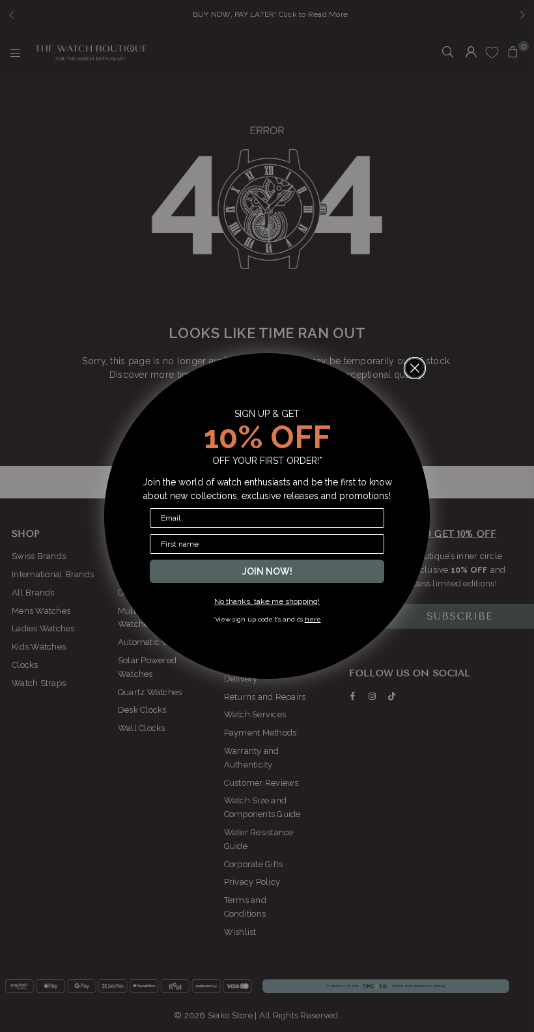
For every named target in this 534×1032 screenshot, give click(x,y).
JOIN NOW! (267, 571)
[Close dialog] (415, 368)
